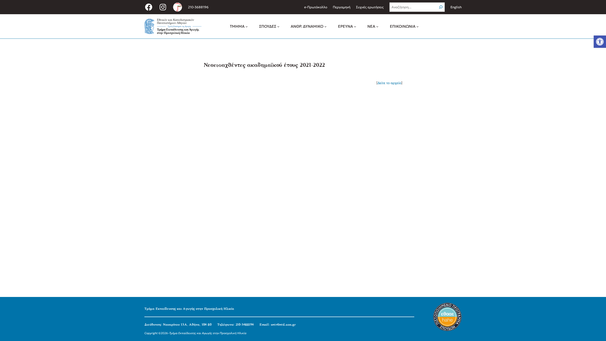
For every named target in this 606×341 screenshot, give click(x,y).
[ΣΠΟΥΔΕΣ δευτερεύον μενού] (278, 26)
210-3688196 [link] (198, 7)
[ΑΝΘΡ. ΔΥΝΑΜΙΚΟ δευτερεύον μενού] (325, 26)
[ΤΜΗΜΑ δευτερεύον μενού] (246, 26)
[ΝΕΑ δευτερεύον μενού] (377, 26)
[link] (600, 42)
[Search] (441, 7)
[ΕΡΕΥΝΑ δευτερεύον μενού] (355, 26)
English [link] (456, 7)
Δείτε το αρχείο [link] (389, 83)
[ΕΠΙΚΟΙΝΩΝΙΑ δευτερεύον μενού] (417, 26)
